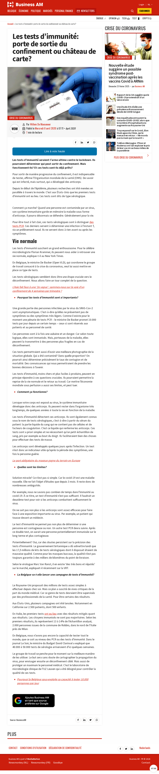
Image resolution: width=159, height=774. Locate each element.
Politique (36, 11)
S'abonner (144, 10)
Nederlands (144, 748)
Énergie (101, 18)
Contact (13, 748)
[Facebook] (120, 747)
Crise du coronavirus (21, 118)
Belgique (11, 11)
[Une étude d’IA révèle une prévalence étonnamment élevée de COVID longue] (111, 106)
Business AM (140, 86)
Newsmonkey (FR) (40, 762)
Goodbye (58, 762)
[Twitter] (126, 747)
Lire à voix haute (54, 151)
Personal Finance (64, 11)
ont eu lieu (50, 613)
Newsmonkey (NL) (18, 762)
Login (141, 4)
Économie (23, 11)
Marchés (47, 11)
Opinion (114, 18)
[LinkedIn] (131, 747)
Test (136, 18)
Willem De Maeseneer (40, 124)
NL (150, 4)
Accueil (10, 23)
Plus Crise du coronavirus (132, 156)
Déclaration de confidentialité (65, 748)
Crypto (147, 18)
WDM (15, 128)
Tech (126, 18)
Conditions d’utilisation (33, 748)
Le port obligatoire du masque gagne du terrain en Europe (46, 460)
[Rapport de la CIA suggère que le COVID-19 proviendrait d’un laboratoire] (111, 94)
